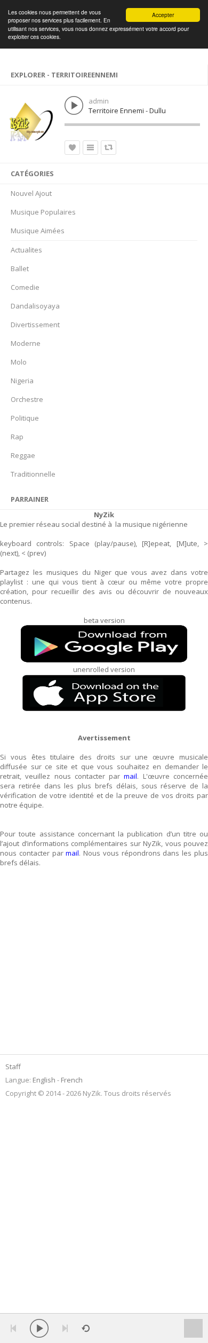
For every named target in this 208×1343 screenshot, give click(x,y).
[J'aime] (72, 147)
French (72, 1080)
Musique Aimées (38, 230)
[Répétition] (86, 1328)
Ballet (20, 268)
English (44, 1080)
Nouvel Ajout (31, 193)
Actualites (26, 250)
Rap (17, 436)
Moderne (26, 343)
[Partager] (108, 147)
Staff (13, 1066)
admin (99, 101)
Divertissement (35, 324)
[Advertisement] (73, 967)
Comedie (25, 287)
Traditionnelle (33, 474)
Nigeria (22, 380)
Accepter (163, 15)
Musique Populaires (43, 212)
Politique (25, 418)
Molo (19, 362)
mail (130, 776)
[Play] (39, 1328)
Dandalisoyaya (35, 306)
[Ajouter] (90, 147)
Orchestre (27, 399)
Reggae (23, 455)
